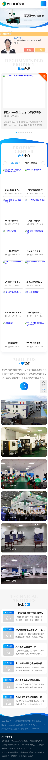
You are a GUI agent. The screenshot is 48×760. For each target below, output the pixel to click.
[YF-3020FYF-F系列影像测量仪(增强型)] (35, 331)
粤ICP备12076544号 (37, 725)
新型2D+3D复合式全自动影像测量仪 (22, 112)
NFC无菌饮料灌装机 (10, 752)
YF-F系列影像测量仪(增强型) (34, 343)
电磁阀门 (5, 756)
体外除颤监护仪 (26, 752)
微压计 (19, 748)
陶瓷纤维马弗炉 (36, 741)
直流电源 (40, 745)
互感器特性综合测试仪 (11, 745)
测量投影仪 (13, 343)
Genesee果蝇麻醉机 (19, 741)
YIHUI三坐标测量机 (13, 312)
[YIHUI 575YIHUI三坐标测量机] (13, 300)
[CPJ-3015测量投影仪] (13, 331)
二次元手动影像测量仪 (34, 221)
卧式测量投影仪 (35, 312)
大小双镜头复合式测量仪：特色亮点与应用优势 (30, 697)
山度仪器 (27, 748)
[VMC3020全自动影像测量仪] (35, 178)
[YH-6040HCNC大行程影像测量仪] (13, 269)
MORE (24, 388)
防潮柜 (14, 756)
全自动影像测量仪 (35, 190)
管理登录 (24, 729)
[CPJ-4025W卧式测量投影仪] (35, 300)
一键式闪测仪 (13, 251)
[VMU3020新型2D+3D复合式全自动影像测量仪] (13, 178)
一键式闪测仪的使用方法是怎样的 (30, 613)
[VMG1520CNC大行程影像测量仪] (35, 239)
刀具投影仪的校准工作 (25, 647)
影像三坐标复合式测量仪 (34, 282)
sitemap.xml (34, 729)
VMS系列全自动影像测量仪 (13, 221)
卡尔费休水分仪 (28, 745)
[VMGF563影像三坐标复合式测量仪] (35, 269)
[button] (22, 26)
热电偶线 (5, 741)
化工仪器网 (14, 729)
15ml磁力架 (39, 752)
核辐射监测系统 (8, 748)
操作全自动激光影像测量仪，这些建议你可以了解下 (30, 680)
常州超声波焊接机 (26, 756)
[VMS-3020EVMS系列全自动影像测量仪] (13, 208)
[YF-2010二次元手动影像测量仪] (35, 208)
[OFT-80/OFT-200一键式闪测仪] (13, 239)
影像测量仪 (15, 163)
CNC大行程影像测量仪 (32, 163)
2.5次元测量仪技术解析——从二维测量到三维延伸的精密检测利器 (30, 630)
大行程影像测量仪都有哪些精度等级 (30, 663)
